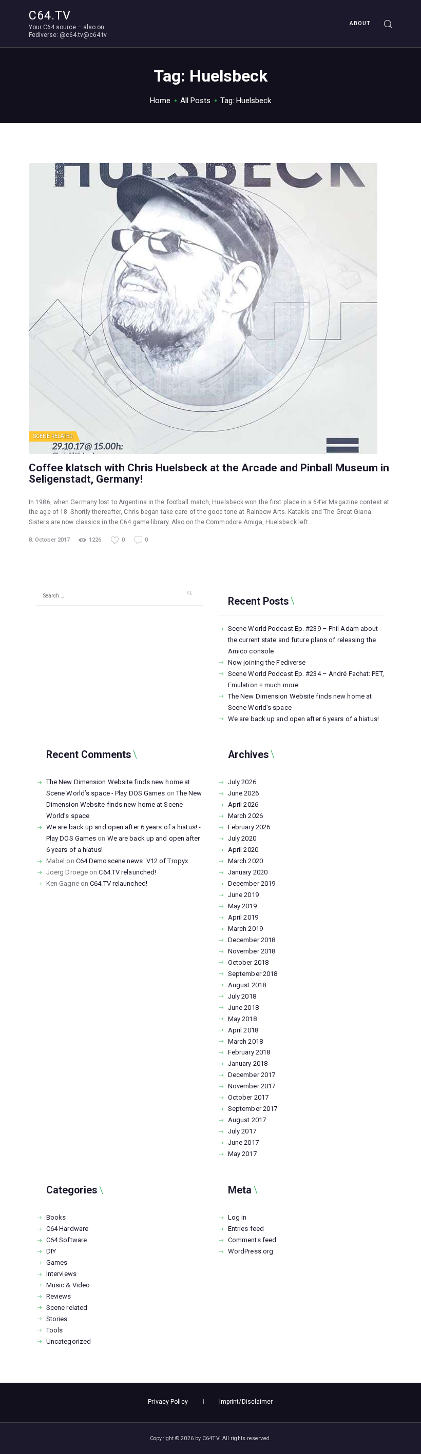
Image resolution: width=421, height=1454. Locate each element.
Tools (54, 1330)
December (251, 883)
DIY (51, 1251)
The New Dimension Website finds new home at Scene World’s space (124, 804)
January (247, 872)
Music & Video (68, 1285)
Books (56, 1217)
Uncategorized (68, 1341)
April (243, 804)
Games (57, 1262)
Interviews (61, 1274)
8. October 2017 (49, 539)
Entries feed (246, 1228)
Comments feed (252, 1240)
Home (160, 100)
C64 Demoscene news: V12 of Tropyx (132, 861)
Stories (57, 1319)
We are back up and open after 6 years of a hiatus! (303, 719)
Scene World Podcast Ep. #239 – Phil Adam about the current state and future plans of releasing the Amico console (303, 640)
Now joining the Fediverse (267, 662)
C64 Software (66, 1240)
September (252, 974)
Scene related (53, 436)
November (251, 951)
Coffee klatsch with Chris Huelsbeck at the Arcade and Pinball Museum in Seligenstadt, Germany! (209, 473)
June (243, 793)
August (247, 985)
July (242, 782)
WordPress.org (250, 1251)
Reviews (58, 1296)
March (245, 816)
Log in (237, 1217)
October (248, 962)
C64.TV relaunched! (127, 872)
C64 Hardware (67, 1228)
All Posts (195, 100)
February (249, 827)
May (242, 906)
